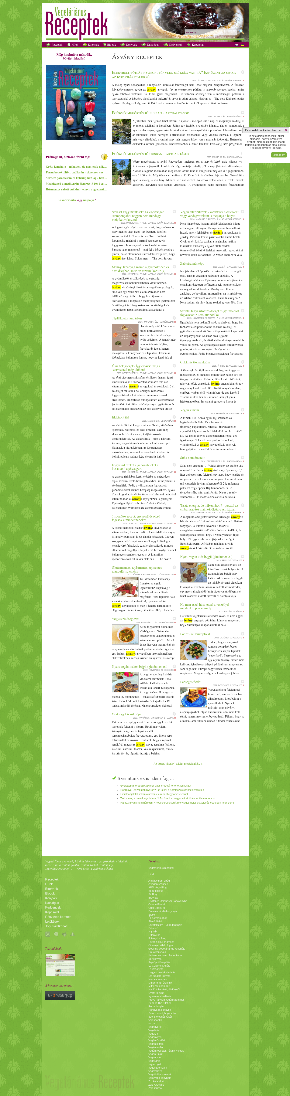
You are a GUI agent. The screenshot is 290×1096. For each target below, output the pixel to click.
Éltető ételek (155, 921)
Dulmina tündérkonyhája (162, 911)
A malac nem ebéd (159, 880)
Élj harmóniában (158, 918)
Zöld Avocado (156, 1084)
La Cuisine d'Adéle (159, 965)
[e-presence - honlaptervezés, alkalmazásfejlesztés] (60, 999)
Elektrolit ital (120, 417)
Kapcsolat (197, 45)
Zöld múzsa (155, 1088)
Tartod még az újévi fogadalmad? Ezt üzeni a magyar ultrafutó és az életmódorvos (167, 798)
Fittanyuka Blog (157, 938)
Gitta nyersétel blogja (160, 945)
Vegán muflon (156, 1047)
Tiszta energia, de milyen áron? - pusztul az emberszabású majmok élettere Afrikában (209, 507)
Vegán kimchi (189, 410)
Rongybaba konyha (159, 1009)
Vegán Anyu (155, 1037)
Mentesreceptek (157, 979)
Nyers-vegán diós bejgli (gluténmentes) (206, 556)
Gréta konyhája (157, 952)
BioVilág (153, 897)
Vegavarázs (155, 1071)
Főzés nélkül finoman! (161, 941)
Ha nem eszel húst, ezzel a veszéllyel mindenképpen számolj (204, 606)
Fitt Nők (152, 931)
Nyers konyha (156, 992)
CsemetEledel (156, 904)
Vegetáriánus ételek (159, 1074)
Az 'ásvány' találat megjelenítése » (178, 763)
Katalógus (152, 45)
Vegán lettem (155, 1043)
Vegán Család (156, 1040)
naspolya (88, 200)
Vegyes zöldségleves (125, 618)
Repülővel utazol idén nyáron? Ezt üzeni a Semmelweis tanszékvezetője (162, 789)
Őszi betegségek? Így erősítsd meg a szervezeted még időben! (136, 368)
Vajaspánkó (155, 1020)
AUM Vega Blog (157, 887)
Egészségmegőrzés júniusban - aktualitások (151, 153)
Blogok (111, 45)
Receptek (56, 45)
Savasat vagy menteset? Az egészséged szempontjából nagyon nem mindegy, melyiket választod (138, 215)
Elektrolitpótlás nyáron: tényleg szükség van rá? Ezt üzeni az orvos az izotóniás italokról (174, 74)
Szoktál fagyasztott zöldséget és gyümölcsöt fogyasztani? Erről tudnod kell (209, 313)
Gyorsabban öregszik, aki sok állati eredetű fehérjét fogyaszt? (155, 785)
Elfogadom (279, 154)
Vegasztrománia (157, 1067)
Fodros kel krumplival (195, 634)
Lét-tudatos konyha (159, 975)
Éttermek (93, 45)
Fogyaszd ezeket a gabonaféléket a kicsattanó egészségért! (135, 467)
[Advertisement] (63, 279)
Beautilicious (155, 890)
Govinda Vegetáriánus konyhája (166, 948)
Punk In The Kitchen (160, 1003)
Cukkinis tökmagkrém (195, 362)
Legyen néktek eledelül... (162, 972)
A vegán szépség (158, 884)
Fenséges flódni (190, 681)
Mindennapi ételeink (160, 982)
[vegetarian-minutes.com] (60, 975)
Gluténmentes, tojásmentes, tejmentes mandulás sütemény (137, 569)
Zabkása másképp (192, 263)
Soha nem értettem (192, 457)
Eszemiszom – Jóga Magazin (165, 924)
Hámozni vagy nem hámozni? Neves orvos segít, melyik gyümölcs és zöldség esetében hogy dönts (177, 802)
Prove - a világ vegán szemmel (166, 999)
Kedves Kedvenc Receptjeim (165, 955)
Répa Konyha (156, 1006)
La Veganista (155, 969)
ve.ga (151, 1023)
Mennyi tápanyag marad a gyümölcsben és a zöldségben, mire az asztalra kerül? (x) (140, 269)
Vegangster (155, 1057)
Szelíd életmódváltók (160, 1016)
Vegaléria (153, 1030)
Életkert (152, 914)
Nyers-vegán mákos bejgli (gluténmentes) (139, 666)
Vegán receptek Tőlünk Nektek (166, 1050)
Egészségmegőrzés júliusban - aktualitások (150, 112)
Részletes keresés (58, 917)
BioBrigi (153, 894)
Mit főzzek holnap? (159, 986)
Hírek (74, 45)
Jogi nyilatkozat (56, 926)
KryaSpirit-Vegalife (159, 962)
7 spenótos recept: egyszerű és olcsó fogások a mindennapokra (136, 518)
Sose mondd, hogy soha (162, 1013)
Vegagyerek (155, 1026)
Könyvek (131, 45)
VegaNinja (154, 1060)
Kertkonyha (155, 958)
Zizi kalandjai (156, 1081)
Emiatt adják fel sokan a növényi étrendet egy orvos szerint (154, 794)
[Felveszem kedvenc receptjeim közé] (242, 72)
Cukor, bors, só (157, 907)
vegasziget (154, 1064)
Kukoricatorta (67, 200)
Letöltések (52, 921)
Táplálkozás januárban (127, 318)
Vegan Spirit (155, 1054)
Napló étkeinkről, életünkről (164, 989)
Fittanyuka (154, 935)
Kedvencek (175, 45)
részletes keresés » (227, 37)
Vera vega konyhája (159, 1077)
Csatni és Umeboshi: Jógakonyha (167, 901)
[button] (286, 130)
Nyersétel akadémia (160, 996)
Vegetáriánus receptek (161, 867)
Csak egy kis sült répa (126, 714)
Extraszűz (154, 928)
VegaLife (153, 1033)
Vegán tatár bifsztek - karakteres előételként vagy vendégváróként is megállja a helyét (209, 214)
